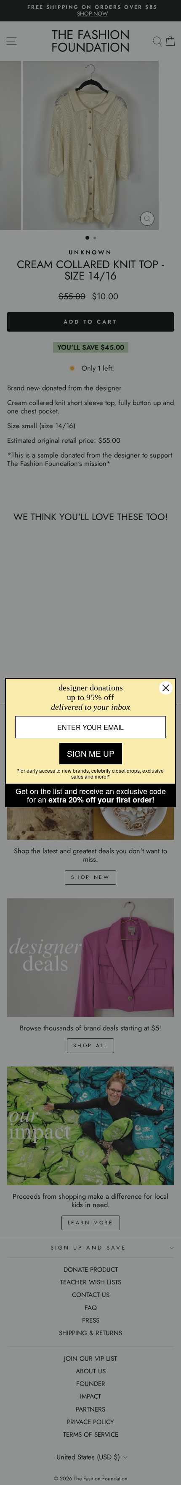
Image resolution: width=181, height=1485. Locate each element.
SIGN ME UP (90, 753)
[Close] (166, 688)
